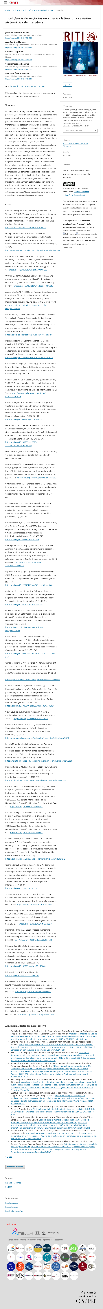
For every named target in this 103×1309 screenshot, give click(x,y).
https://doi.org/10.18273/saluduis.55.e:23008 (25, 966)
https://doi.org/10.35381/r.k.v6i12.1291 (31, 718)
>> (11, 1156)
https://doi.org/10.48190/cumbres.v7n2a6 (24, 604)
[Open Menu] (5, 2)
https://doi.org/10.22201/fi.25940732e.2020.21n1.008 (28, 585)
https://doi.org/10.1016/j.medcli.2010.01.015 (33, 286)
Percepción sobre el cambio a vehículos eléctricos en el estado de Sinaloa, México (56, 1044)
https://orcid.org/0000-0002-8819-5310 (18, 79)
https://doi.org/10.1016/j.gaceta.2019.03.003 (36, 477)
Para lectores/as (11, 1203)
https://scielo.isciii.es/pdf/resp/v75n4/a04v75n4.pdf (28, 334)
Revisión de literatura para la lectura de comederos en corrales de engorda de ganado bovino (50, 1053)
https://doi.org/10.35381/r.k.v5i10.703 (22, 539)
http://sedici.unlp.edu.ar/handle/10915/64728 (25, 227)
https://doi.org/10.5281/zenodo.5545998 (33, 991)
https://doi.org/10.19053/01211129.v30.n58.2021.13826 (29, 706)
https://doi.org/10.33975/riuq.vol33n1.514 (35, 1014)
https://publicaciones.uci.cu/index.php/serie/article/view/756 (32, 679)
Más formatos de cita (73, 130)
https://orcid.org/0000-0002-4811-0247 (18, 60)
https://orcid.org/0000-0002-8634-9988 (18, 47)
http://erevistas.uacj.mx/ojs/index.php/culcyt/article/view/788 (32, 250)
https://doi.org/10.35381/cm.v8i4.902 (26, 832)
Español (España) (13, 1182)
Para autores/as (11, 1207)
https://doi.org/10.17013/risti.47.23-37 (22, 888)
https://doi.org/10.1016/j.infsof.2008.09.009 (28, 269)
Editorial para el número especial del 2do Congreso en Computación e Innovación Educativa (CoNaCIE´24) (54, 1145)
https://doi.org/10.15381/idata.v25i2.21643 (33, 940)
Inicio (7, 10)
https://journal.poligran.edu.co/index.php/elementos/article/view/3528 (37, 738)
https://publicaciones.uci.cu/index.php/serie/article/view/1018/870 (35, 859)
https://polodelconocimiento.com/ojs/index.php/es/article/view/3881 (36, 780)
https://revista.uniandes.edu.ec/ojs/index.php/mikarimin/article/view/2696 (38, 761)
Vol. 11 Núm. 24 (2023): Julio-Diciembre (38, 10)
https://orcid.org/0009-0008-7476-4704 (18, 38)
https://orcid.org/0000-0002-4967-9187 (18, 69)
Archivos (16, 10)
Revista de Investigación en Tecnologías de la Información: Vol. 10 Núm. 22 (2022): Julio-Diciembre (54, 1037)
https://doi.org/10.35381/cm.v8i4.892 (26, 806)
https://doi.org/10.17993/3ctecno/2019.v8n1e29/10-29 (29, 357)
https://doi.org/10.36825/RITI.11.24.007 (27, 86)
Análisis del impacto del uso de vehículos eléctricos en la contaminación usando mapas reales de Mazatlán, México (54, 1035)
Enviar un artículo (15, 1166)
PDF (68, 84)
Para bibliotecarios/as (14, 1211)
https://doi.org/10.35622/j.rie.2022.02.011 (35, 904)
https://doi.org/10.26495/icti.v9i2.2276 (35, 924)
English (8, 1186)
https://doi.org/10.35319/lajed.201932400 (23, 419)
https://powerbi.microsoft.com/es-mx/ (22, 975)
